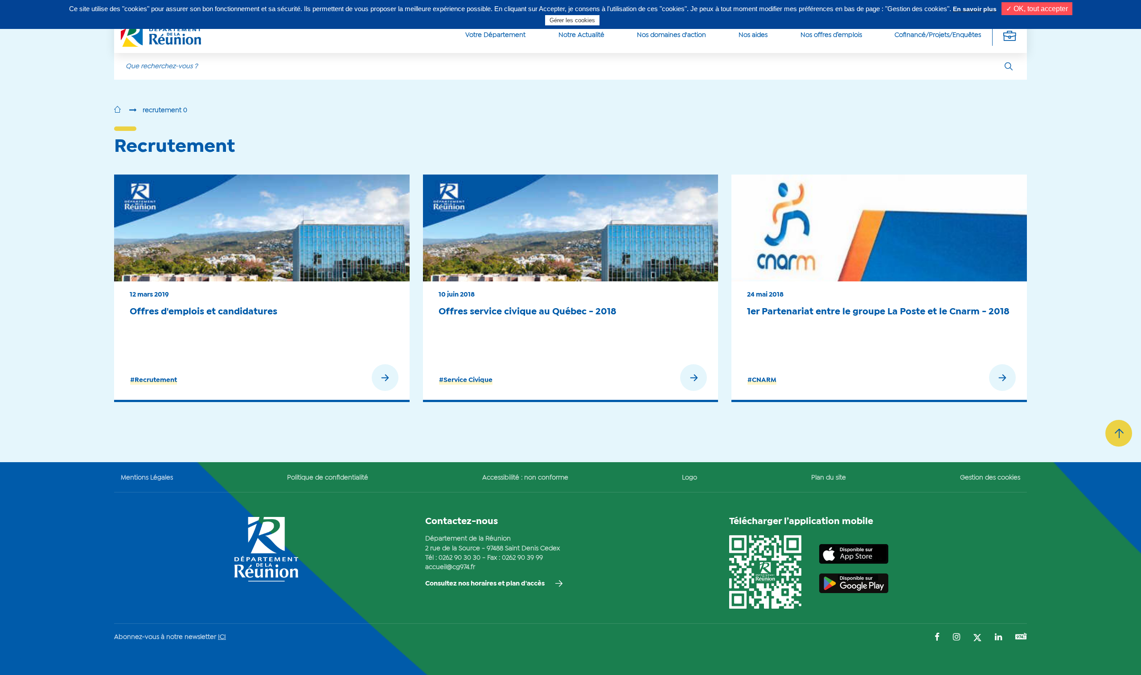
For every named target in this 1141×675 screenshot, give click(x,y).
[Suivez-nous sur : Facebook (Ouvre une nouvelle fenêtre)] (937, 638)
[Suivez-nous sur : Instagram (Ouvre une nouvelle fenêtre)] (956, 638)
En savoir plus (975, 8)
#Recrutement (153, 380)
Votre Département (495, 35)
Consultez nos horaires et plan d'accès (485, 583)
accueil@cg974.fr (450, 567)
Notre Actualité (581, 35)
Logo (689, 477)
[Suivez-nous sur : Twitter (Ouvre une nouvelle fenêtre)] (977, 638)
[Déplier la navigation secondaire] (1009, 35)
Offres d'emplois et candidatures (203, 312)
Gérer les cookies (572, 20)
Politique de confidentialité (327, 477)
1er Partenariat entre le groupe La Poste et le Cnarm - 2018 (878, 312)
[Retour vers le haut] (1118, 433)
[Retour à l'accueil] (117, 110)
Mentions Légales (147, 477)
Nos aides (753, 35)
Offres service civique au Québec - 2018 (527, 312)
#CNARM (761, 380)
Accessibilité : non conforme (525, 477)
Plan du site (828, 477)
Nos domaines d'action (671, 35)
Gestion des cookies (990, 477)
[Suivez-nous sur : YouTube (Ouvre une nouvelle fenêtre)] (1021, 637)
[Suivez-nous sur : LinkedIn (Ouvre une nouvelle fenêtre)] (998, 638)
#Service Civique (466, 380)
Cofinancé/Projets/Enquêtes (938, 35)
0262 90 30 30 (459, 558)
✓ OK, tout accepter (1037, 8)
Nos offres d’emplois (831, 35)
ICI (222, 637)
